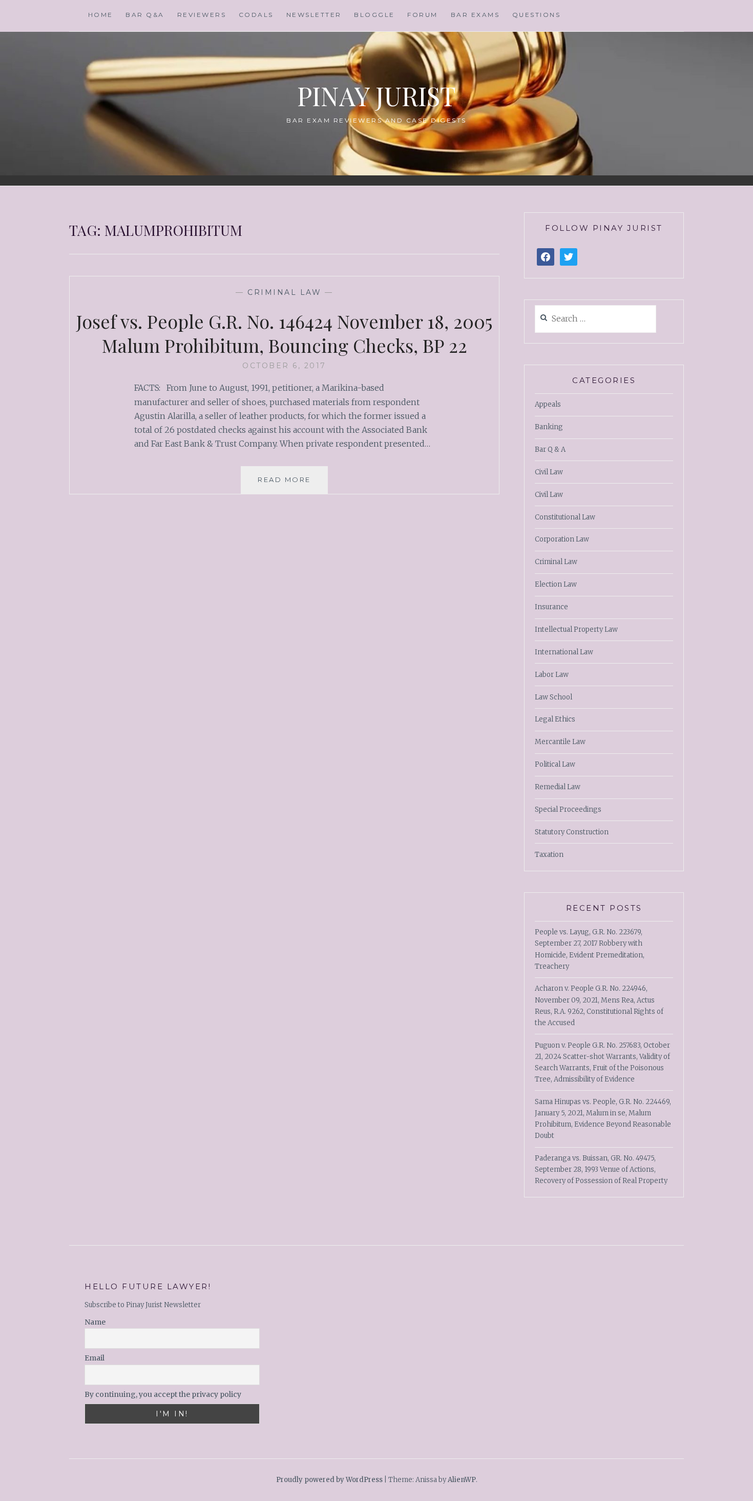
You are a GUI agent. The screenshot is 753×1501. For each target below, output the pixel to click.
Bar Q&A (145, 14)
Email (94, 1358)
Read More (284, 479)
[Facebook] (545, 257)
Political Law (555, 764)
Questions (536, 14)
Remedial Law (557, 787)
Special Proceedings (568, 809)
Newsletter (314, 14)
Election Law (556, 584)
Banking (549, 427)
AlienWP (462, 1479)
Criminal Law (284, 292)
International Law (564, 652)
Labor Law (552, 674)
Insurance (551, 607)
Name (95, 1322)
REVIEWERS (201, 14)
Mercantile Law (560, 741)
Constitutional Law (565, 517)
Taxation (549, 854)
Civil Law (549, 472)
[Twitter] (568, 257)
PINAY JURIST (376, 95)
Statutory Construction (572, 832)
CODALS (256, 14)
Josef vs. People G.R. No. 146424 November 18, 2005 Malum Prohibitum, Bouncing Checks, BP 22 (284, 333)
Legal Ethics (555, 719)
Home (100, 14)
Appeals (548, 404)
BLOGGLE (374, 14)
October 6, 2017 (284, 365)
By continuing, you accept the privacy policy (163, 1394)
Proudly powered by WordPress (329, 1479)
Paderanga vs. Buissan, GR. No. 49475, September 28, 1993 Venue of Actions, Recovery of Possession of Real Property (601, 1169)
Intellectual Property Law (576, 629)
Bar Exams (475, 14)
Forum (422, 14)
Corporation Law (562, 539)
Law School (553, 697)
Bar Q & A (550, 449)
